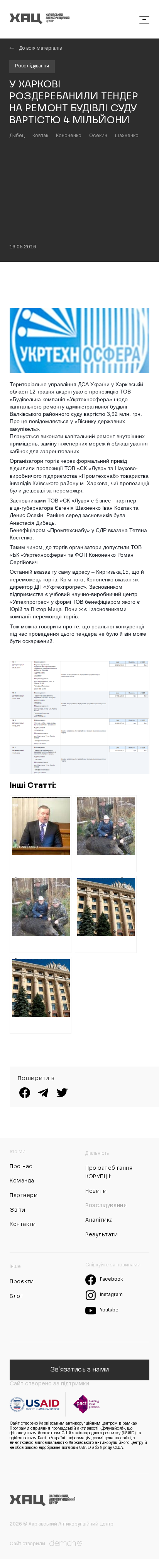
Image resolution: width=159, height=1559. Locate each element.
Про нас (21, 1166)
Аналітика (99, 1220)
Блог (16, 1296)
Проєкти (22, 1281)
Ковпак (40, 136)
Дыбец (17, 136)
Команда (22, 1181)
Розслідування (32, 66)
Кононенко (68, 136)
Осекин (98, 136)
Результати (101, 1234)
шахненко (127, 136)
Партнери (23, 1195)
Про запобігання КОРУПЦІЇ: (108, 1172)
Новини (96, 1191)
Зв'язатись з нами (79, 1370)
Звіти (17, 1210)
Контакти (23, 1224)
